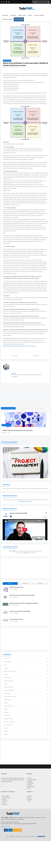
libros (5, 702)
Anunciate (29, 799)
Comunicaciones (8, 680)
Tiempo (6, 734)
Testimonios (5, 801)
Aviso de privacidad (5, 826)
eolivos (13, 67)
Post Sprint (7, 715)
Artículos (5, 15)
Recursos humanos (9, 721)
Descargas (29, 781)
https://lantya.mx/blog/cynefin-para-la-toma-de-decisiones (19, 346)
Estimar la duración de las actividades (20, 611)
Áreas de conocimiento (10, 671)
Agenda (29, 797)
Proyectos (19, 836)
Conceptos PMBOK (7, 19)
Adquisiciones (7, 661)
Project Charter (39, 15)
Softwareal (4, 804)
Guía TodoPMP (19, 19)
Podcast (6, 712)
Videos (30, 15)
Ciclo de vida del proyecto (16, 619)
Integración (7, 693)
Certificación (6, 425)
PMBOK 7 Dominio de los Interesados (13, 430)
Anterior (13, 355)
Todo (25, 8)
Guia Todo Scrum (6, 797)
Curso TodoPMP (8, 687)
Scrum (5, 731)
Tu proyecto (33, 836)
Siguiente (37, 355)
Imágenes (29, 785)
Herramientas (30, 783)
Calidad (6, 674)
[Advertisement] (25, 397)
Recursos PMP (7, 724)
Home (7, 836)
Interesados (7, 699)
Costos (6, 683)
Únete (10, 551)
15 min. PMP (7, 658)
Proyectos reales (9, 718)
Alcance (6, 668)
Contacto (29, 796)
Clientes (4, 802)
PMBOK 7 (6, 709)
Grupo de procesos (9, 690)
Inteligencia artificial (10, 696)
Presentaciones (31, 786)
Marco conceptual (9, 706)
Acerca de (13, 15)
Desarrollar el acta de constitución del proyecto (22, 595)
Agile (5, 665)
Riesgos (6, 728)
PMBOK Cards (22, 15)
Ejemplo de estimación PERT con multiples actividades (24, 603)
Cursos (29, 801)
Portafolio (4, 799)
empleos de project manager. (25, 501)
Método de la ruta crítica (16, 587)
